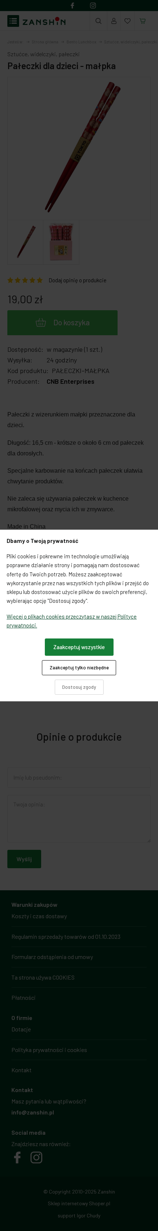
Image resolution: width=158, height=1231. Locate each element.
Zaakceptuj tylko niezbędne (79, 667)
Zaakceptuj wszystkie (79, 647)
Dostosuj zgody (79, 687)
